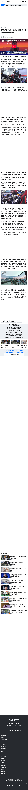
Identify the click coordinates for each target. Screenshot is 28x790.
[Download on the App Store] (9, 780)
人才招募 (3, 762)
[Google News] (20, 730)
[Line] (10, 730)
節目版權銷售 (4, 767)
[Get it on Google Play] (18, 780)
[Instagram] (15, 730)
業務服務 (3, 771)
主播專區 (3, 764)
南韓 (3, 321)
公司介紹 (3, 758)
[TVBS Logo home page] (5, 1)
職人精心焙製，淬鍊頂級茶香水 (14, 328)
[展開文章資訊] (25, 35)
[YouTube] (18, 730)
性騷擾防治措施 (4, 748)
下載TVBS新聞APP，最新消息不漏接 (14, 350)
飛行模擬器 (13, 321)
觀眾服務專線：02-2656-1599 (14, 727)
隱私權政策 (3, 746)
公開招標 (3, 769)
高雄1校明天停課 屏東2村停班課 (12, 5)
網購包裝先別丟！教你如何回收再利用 (14, 337)
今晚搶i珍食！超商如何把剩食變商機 (14, 336)
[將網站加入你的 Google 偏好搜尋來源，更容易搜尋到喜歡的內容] (14, 354)
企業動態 (3, 760)
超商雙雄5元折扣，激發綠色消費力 (14, 334)
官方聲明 (3, 773)
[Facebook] (7, 730)
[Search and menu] (25, 1)
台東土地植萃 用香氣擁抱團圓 (14, 327)
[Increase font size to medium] (20, 1)
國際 (5, 27)
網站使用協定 (4, 750)
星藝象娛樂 (3, 765)
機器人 (7, 321)
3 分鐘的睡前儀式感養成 (14, 330)
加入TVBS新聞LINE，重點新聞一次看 (14, 352)
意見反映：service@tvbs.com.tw (14, 725)
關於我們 (3, 737)
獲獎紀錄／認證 (4, 775)
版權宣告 (3, 751)
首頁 (2, 27)
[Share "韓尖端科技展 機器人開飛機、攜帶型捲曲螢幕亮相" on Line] (23, 1)
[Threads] (12, 730)
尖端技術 (19, 321)
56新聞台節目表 (4, 739)
